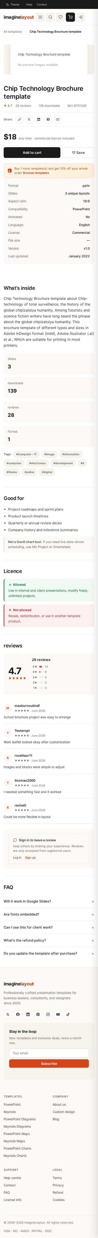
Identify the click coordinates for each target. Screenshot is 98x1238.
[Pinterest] (38, 1014)
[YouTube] (58, 1014)
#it (82, 463)
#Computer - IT (26, 454)
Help (29, 4)
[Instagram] (48, 1014)
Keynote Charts (15, 1156)
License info (12, 1200)
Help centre (12, 1178)
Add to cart (32, 152)
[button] (49, 60)
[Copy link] (19, 119)
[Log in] (80, 17)
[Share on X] (29, 119)
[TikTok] (68, 1014)
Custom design (64, 1112)
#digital (47, 472)
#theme (12, 472)
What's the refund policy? (25, 940)
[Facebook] (18, 1014)
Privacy (58, 1185)
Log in (17, 857)
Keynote (10, 1112)
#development (63, 463)
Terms (57, 1178)
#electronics (37, 463)
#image (49, 454)
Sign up (30, 857)
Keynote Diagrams (17, 1126)
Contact (42, 4)
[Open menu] (40, 17)
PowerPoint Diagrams (20, 1119)
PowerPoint (12, 1104)
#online (29, 472)
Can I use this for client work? (28, 927)
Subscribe (49, 1063)
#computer (14, 463)
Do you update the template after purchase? (40, 953)
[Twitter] (8, 1014)
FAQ (7, 1192)
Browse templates (36, 173)
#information (70, 454)
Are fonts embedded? (21, 914)
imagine (19, 17)
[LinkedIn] (28, 1014)
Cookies (58, 1200)
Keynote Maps (14, 1141)
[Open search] (50, 17)
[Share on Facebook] (48, 119)
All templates (13, 31)
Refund (58, 1192)
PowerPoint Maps (17, 1134)
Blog (56, 1119)
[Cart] (70, 17)
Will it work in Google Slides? (27, 901)
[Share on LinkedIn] (38, 119)
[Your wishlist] (60, 17)
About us (59, 1104)
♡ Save (78, 152)
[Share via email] (58, 119)
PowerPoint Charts (17, 1148)
